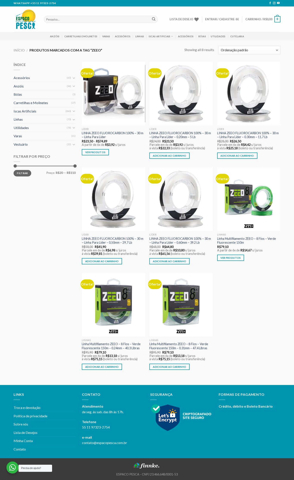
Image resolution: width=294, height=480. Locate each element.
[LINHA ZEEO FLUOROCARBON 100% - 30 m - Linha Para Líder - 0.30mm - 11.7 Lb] (249, 93)
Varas (106, 36)
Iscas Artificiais (159, 36)
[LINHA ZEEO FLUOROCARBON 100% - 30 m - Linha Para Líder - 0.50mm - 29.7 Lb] (113, 199)
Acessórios (122, 36)
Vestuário (21, 144)
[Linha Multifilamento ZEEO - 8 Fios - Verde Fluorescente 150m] (249, 199)
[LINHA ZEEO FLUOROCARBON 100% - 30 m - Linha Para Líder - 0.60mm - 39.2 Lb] (181, 199)
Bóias (202, 36)
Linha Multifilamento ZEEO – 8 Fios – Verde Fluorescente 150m (246, 241)
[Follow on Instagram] (274, 3)
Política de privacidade (30, 416)
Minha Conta (23, 441)
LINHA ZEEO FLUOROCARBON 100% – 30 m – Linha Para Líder (112, 135)
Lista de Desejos (25, 432)
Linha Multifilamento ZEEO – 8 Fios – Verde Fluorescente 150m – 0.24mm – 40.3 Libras (111, 346)
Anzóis (54, 36)
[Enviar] (153, 19)
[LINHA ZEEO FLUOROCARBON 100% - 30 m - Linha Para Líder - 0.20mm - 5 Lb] (181, 93)
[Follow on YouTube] (278, 3)
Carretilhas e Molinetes (80, 36)
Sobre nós (21, 424)
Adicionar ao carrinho (169, 155)
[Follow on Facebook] (270, 3)
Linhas (139, 36)
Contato (20, 449)
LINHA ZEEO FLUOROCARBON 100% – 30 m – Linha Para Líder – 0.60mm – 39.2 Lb (180, 241)
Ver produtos (95, 152)
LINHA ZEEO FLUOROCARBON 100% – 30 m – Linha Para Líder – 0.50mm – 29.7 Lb (112, 241)
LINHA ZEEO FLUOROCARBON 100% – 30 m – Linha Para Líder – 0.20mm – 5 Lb (180, 135)
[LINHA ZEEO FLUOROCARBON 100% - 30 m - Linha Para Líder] (113, 93)
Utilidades (218, 36)
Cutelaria (237, 36)
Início (19, 50)
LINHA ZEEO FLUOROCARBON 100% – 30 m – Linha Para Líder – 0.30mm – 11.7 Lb (248, 135)
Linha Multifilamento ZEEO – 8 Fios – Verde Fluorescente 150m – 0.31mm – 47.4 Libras (178, 346)
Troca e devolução (27, 407)
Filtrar (22, 173)
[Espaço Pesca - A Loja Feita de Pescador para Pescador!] (25, 19)
